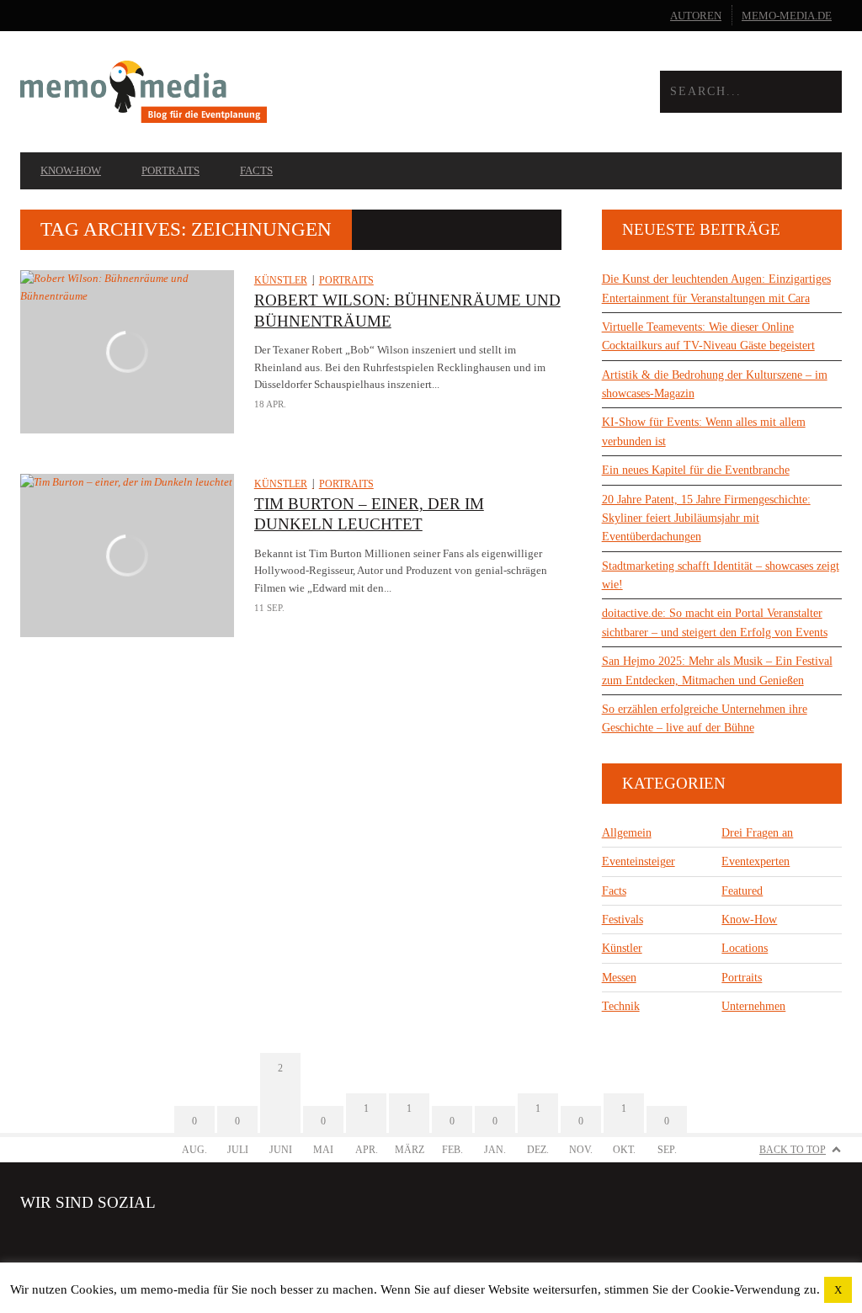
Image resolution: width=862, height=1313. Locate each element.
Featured (742, 891)
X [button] (838, 1290)
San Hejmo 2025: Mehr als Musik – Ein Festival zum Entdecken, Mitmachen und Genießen (717, 670)
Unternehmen (753, 1006)
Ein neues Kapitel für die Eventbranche (696, 470)
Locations (744, 948)
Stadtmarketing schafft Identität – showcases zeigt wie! (720, 575)
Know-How (70, 170)
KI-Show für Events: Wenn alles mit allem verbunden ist (704, 431)
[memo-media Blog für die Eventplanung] (225, 91)
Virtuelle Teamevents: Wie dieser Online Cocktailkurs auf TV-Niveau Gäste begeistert (708, 336)
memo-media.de (787, 15)
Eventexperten (755, 861)
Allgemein (627, 833)
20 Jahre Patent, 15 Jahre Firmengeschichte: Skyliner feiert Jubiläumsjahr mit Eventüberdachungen (706, 518)
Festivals (622, 919)
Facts (256, 170)
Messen (619, 977)
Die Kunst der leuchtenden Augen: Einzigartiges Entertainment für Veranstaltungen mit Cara (716, 288)
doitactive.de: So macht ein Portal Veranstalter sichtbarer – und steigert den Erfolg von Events (714, 622)
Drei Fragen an (757, 833)
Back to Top (792, 1150)
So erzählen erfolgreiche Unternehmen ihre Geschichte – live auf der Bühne (704, 718)
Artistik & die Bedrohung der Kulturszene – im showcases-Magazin (714, 384)
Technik (621, 1006)
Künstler (280, 280)
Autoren (695, 15)
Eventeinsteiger (638, 861)
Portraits (170, 170)
